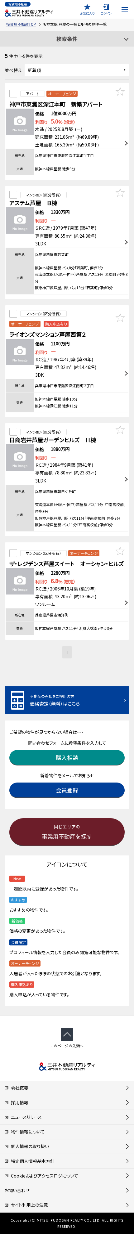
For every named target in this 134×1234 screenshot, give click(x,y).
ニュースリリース (25, 1117)
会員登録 (67, 790)
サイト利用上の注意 (28, 1205)
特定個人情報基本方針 (32, 1161)
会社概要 (18, 1088)
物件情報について (27, 1132)
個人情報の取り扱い (29, 1146)
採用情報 (18, 1102)
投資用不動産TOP (21, 24)
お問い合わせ (17, 1190)
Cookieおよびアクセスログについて (43, 1176)
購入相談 (67, 757)
